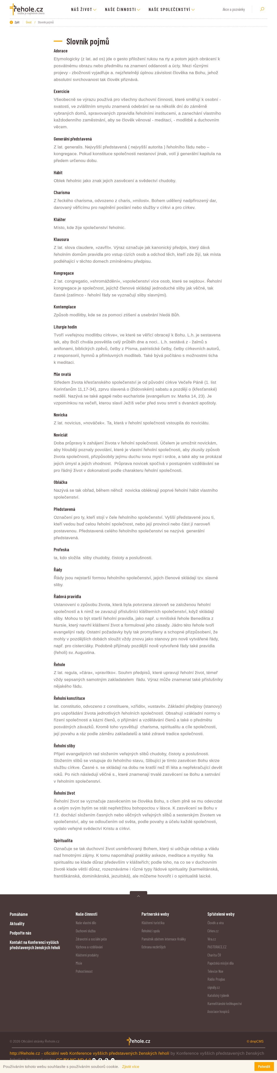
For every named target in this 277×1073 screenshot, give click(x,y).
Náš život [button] (81, 9)
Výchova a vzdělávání (89, 947)
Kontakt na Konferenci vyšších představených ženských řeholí (35, 944)
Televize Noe (215, 971)
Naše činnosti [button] (120, 9)
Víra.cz (211, 939)
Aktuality (17, 923)
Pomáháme (19, 914)
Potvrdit (264, 1066)
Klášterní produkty (87, 955)
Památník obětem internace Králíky (164, 939)
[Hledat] (262, 9)
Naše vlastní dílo (86, 923)
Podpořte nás (20, 932)
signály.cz (213, 987)
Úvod (29, 22)
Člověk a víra (215, 923)
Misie (79, 963)
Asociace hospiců (218, 1011)
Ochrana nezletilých (154, 947)
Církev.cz (213, 931)
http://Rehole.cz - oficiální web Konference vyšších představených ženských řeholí (90, 1053)
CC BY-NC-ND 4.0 (73, 1059)
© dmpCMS (255, 1041)
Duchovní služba (86, 931)
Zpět (16, 22)
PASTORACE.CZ (217, 947)
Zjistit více (130, 1066)
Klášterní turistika (153, 923)
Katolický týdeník (218, 995)
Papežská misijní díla (220, 963)
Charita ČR (214, 955)
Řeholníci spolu (151, 931)
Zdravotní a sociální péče (91, 939)
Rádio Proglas (216, 979)
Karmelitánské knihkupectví (224, 1003)
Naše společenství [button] (170, 9)
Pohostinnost (84, 971)
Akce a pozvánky (234, 9)
